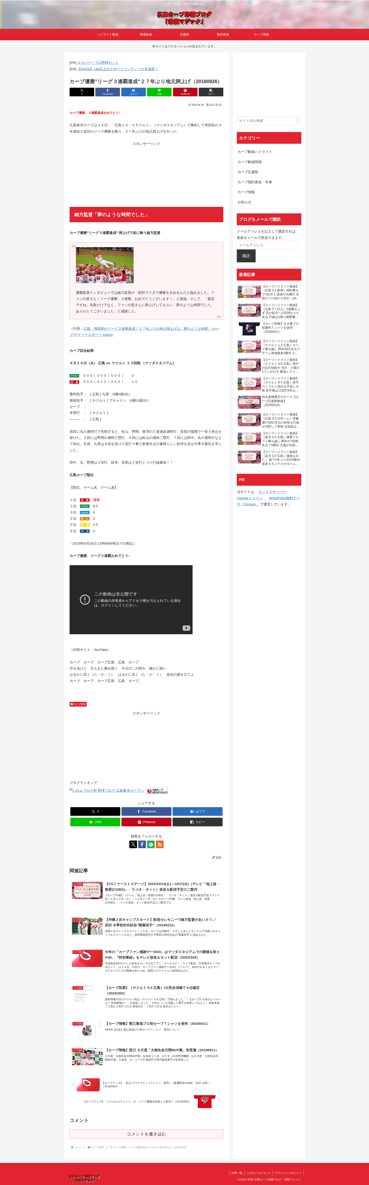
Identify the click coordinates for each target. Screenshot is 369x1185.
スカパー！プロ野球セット (98, 63)
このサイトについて (258, 1172)
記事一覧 (237, 1172)
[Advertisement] (146, 174)
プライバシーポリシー (288, 1172)
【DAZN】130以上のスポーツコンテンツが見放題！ (117, 69)
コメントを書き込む (146, 1134)
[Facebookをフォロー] (142, 844)
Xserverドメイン (250, 498)
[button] (211, 92)
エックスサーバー (272, 492)
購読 (246, 256)
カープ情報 (80, 704)
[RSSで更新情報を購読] (160, 844)
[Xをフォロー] (133, 844)
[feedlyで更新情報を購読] (151, 844)
